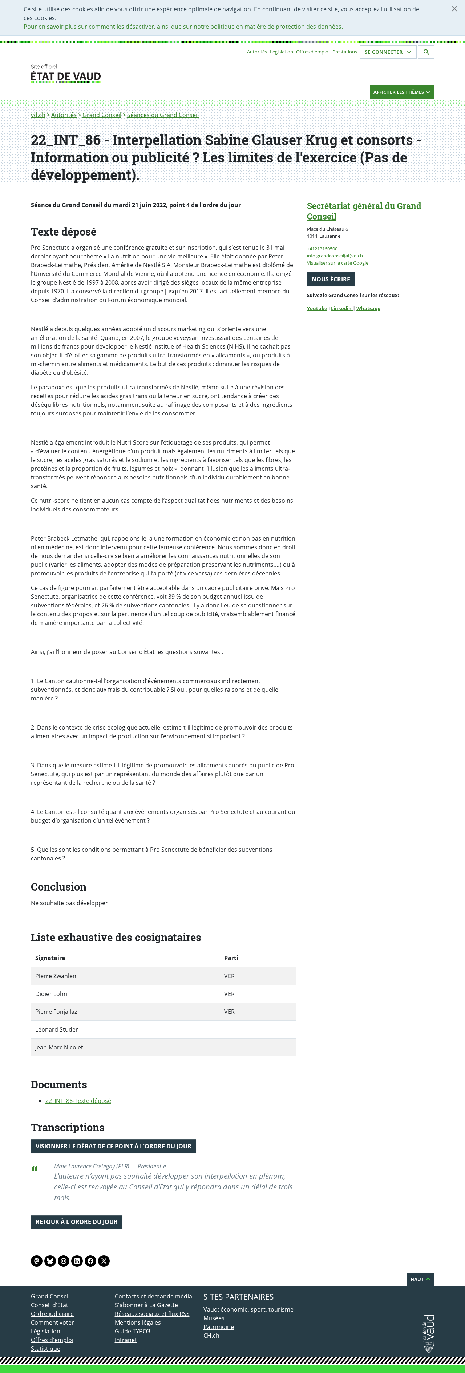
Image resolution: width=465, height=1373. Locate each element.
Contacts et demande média (153, 1296)
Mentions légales (138, 1322)
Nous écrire (331, 279)
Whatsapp (368, 308)
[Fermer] (454, 8)
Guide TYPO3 (132, 1331)
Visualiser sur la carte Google (337, 263)
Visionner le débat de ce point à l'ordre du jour (113, 1146)
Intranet (126, 1340)
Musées (214, 1318)
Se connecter (384, 51)
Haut (418, 1279)
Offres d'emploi (312, 51)
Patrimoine (218, 1327)
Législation (281, 51)
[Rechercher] (426, 52)
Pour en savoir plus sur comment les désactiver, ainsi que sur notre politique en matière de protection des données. (183, 27)
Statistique (45, 1349)
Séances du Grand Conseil (163, 115)
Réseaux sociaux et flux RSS (152, 1314)
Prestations (344, 51)
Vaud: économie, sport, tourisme (248, 1309)
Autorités (257, 51)
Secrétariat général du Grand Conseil (364, 211)
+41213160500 (322, 248)
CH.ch (211, 1336)
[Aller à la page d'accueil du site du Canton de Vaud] (112, 73)
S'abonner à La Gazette (146, 1305)
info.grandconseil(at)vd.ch (335, 255)
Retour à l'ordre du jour (77, 1222)
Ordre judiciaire (52, 1314)
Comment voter (52, 1322)
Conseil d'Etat (49, 1305)
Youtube (317, 308)
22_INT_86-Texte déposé (78, 1101)
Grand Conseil (101, 115)
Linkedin (342, 308)
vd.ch (38, 115)
